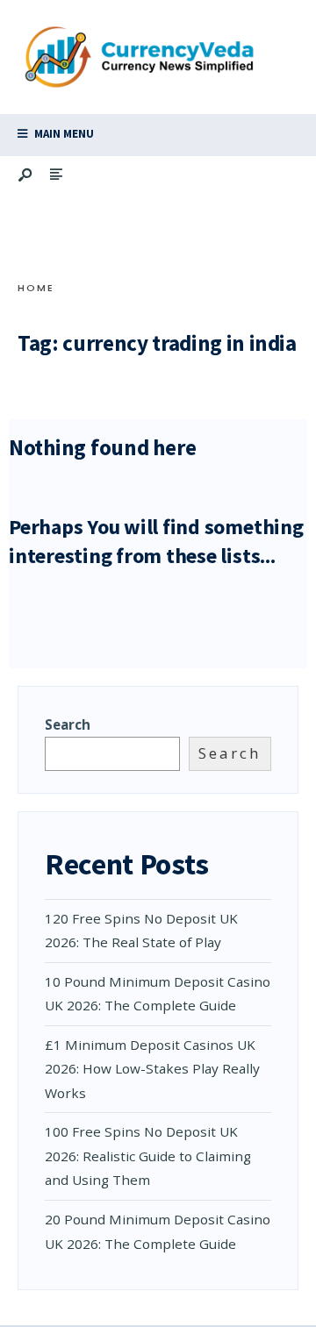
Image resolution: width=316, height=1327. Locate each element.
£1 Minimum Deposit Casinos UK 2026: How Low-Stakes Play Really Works (152, 1069)
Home (36, 288)
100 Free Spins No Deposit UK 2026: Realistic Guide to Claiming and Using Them (148, 1155)
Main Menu (63, 133)
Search (67, 724)
